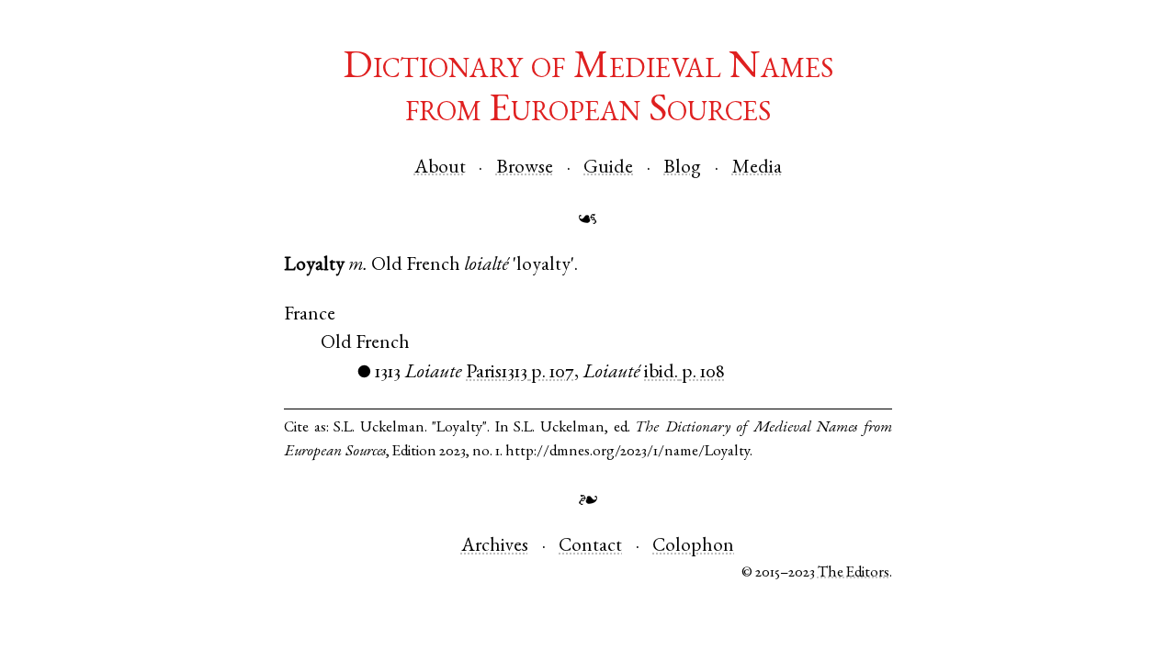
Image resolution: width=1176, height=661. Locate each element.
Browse (524, 168)
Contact (590, 546)
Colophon (693, 546)
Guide (608, 168)
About (440, 168)
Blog (682, 168)
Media (757, 168)
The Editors (853, 573)
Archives (494, 546)
